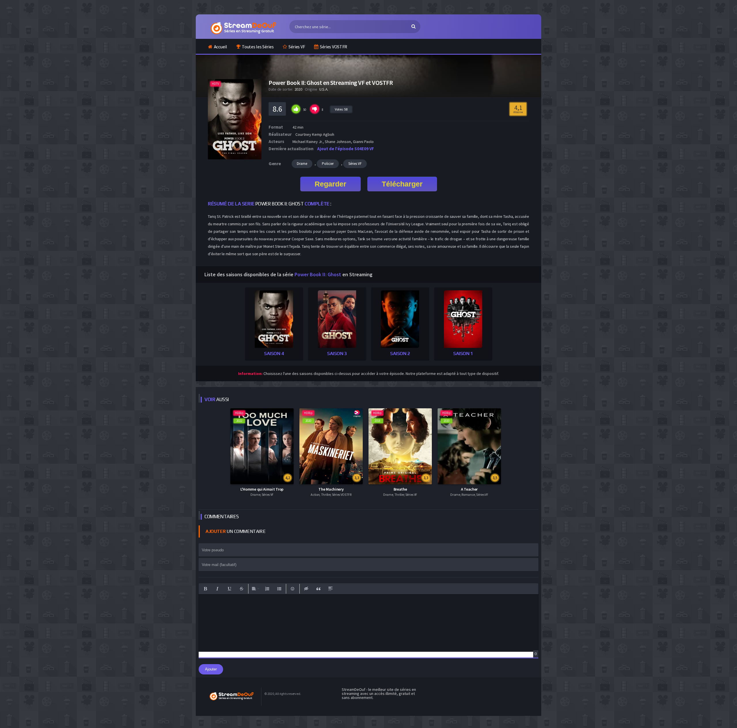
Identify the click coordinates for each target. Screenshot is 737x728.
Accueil (220, 46)
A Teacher (469, 489)
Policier (328, 163)
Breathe (400, 489)
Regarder (330, 184)
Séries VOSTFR (333, 46)
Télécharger (402, 184)
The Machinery (330, 489)
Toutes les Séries (257, 46)
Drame (302, 163)
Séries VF (296, 46)
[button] (205, 588)
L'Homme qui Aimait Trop (262, 489)
